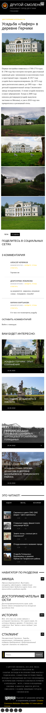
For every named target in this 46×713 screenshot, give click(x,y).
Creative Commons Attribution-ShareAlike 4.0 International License (23, 703)
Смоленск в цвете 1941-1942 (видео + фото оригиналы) (25, 513)
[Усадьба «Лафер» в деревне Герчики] (23, 50)
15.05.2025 (11, 370)
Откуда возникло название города (27, 544)
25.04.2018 (11, 445)
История (23, 615)
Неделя (9, 503)
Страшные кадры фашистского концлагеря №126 (26, 524)
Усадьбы (15, 234)
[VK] (2, 710)
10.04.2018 (11, 483)
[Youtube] (16, 710)
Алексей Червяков (19, 262)
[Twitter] (11, 710)
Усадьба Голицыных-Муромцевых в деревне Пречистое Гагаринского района (26, 556)
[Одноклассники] (7, 710)
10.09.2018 (11, 408)
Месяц (22, 503)
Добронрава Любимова (21, 281)
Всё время (37, 503)
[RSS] (20, 710)
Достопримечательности (13, 19)
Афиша (23, 579)
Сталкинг (23, 634)
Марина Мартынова (19, 303)
